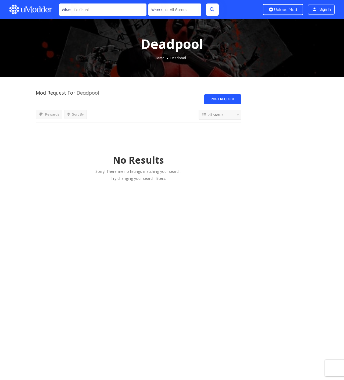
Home (159, 58)
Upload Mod (285, 9)
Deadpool (178, 58)
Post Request (223, 99)
